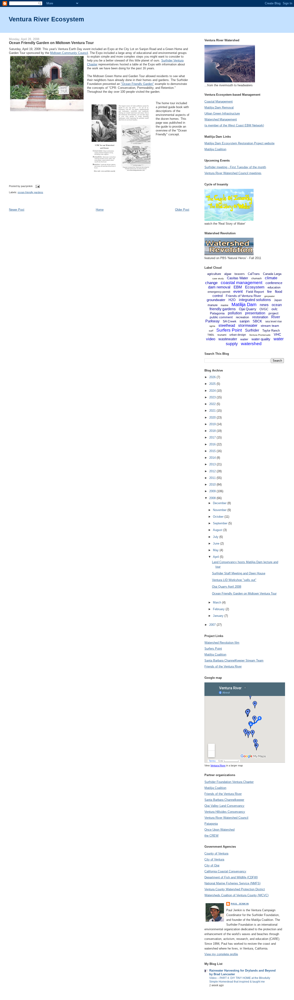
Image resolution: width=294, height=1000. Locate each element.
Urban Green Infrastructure (222, 113)
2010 (213, 484)
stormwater (247, 325)
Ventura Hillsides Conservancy (224, 811)
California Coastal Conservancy (225, 871)
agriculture (214, 274)
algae (227, 274)
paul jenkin (240, 903)
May (216, 550)
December (220, 503)
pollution (235, 313)
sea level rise (273, 321)
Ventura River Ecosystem (46, 19)
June (216, 543)
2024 (213, 390)
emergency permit (219, 291)
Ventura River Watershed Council (226, 817)
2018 (213, 431)
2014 (213, 457)
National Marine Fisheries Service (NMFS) (232, 883)
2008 (213, 498)
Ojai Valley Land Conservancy (224, 805)
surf (211, 330)
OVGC (264, 309)
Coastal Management (218, 101)
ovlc (274, 309)
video (210, 339)
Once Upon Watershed (219, 829)
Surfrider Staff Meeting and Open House (238, 573)
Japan (278, 300)
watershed (251, 343)
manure (213, 305)
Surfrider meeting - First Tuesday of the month (235, 167)
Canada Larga (272, 274)
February (219, 609)
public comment (221, 317)
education (274, 287)
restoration (260, 317)
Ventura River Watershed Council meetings (232, 173)
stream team (270, 325)
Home (100, 209)
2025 (213, 383)
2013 (213, 464)
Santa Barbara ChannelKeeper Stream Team (233, 660)
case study (218, 278)
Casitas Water (237, 278)
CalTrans (254, 274)
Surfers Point (229, 330)
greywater (269, 296)
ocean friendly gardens (30, 192)
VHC (277, 334)
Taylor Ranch (271, 330)
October (218, 516)
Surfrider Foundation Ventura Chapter (229, 782)
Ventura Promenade (260, 335)
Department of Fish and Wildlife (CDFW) (231, 877)
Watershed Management (220, 119)
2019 (213, 424)
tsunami (222, 334)
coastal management (241, 282)
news (264, 305)
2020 (213, 417)
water (244, 339)
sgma (212, 326)
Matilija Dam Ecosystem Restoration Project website (239, 143)
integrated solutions (255, 300)
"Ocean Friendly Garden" (137, 84)
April (216, 557)
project (273, 313)
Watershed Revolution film (221, 642)
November (220, 510)
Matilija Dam (244, 304)
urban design (237, 334)
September (220, 523)
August (218, 530)
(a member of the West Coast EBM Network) (234, 125)
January (218, 615)
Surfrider (252, 330)
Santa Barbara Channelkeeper (224, 800)
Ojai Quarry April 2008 (226, 586)
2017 (213, 437)
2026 (213, 377)
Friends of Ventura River (243, 296)
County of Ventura (216, 853)
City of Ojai (211, 865)
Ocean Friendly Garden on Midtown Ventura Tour (51, 43)
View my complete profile (221, 954)
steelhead (226, 325)
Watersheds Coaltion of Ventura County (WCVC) (236, 895)
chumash (256, 278)
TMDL (210, 334)
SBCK (257, 321)
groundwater (216, 300)
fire (269, 291)
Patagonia (217, 313)
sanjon (244, 321)
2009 (213, 491)
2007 (213, 624)
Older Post (182, 209)
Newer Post (16, 209)
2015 (213, 451)
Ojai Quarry (247, 309)
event (238, 291)
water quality (261, 339)
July (216, 537)
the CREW (211, 835)
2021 (213, 410)
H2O (232, 300)
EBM (238, 287)
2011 (213, 478)
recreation (242, 317)
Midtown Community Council (69, 53)
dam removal (219, 287)
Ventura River (218, 765)
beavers (240, 274)
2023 (213, 397)
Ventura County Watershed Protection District (234, 889)
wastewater (227, 339)
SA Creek (229, 321)
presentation (255, 313)
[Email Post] (37, 186)
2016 (213, 444)
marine (224, 305)
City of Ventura (214, 859)
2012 (213, 471)
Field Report (255, 291)
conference (274, 283)
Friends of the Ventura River (223, 666)
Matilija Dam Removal (219, 107)
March (217, 602)
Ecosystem (254, 287)
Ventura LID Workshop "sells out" (234, 580)
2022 (213, 404)
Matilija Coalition (215, 149)
